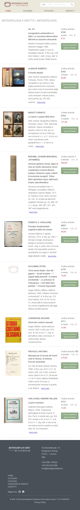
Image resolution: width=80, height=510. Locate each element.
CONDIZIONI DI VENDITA (18, 484)
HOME (8, 11)
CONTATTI (70, 11)
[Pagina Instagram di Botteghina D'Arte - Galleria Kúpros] (20, 492)
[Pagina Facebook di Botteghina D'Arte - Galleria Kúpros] (23, 492)
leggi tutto (41, 102)
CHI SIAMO (27, 11)
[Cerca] (71, 5)
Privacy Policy (40, 502)
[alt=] (16, 4)
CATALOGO (49, 11)
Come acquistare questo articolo (70, 46)
